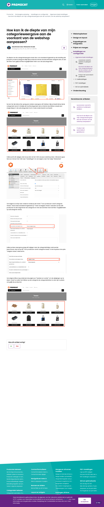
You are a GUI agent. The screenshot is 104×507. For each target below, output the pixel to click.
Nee (17, 346)
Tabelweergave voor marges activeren (64, 488)
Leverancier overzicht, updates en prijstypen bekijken (85, 61)
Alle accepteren (84, 501)
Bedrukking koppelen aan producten (15, 484)
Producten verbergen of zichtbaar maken (15, 477)
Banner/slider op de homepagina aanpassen (39, 488)
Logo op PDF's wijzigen (86, 472)
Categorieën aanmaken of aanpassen (15, 493)
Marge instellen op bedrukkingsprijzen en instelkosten (64, 476)
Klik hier (65, 499)
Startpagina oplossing (22, 14)
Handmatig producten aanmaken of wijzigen (15, 479)
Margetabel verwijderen (62, 483)
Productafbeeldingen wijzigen (15, 481)
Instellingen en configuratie (39, 14)
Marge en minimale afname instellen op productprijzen (64, 474)
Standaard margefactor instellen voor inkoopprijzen (64, 481)
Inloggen (94, 5)
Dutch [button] (70, 5)
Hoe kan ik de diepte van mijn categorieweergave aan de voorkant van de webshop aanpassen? (85, 69)
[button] (63, 4)
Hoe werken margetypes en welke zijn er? (64, 486)
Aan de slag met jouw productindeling (15, 472)
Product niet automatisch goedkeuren (86, 75)
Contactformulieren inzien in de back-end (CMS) (39, 472)
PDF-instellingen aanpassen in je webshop (88, 477)
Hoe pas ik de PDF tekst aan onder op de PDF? (88, 474)
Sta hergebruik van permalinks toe (88, 491)
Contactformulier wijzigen (38, 474)
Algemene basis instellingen (59, 14)
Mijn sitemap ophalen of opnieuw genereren (88, 486)
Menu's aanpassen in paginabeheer (39, 481)
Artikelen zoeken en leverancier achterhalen (15, 474)
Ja (11, 346)
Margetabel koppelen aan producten (64, 479)
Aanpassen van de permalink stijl (88, 488)
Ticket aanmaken (82, 5)
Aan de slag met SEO (86, 483)
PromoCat (10, 14)
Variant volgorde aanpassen (15, 486)
